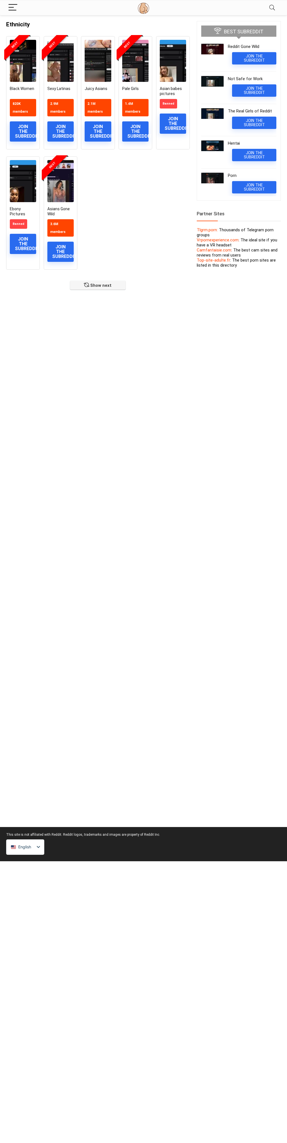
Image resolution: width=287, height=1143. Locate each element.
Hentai (234, 143)
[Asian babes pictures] (173, 61)
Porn (232, 175)
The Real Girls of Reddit (250, 111)
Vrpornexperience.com (218, 240)
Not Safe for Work (245, 78)
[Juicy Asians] (98, 61)
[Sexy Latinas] (60, 61)
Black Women (22, 88)
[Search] (272, 7)
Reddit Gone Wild (243, 46)
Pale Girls (130, 88)
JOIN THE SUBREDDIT (25, 131)
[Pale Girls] (135, 61)
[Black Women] (23, 61)
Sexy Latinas (58, 88)
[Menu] (13, 7)
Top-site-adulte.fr (213, 260)
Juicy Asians (96, 88)
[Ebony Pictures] (23, 181)
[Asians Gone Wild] (60, 181)
